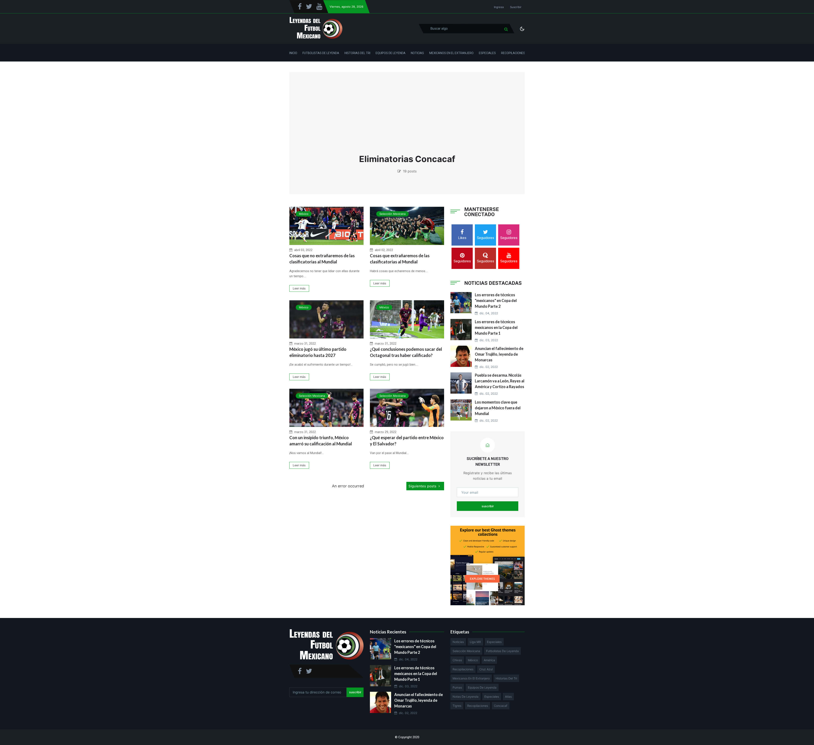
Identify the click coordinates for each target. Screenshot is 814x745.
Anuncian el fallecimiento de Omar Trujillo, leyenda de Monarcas (499, 354)
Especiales (487, 53)
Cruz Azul (486, 669)
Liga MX (475, 642)
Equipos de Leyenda (391, 53)
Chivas (457, 660)
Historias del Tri (357, 53)
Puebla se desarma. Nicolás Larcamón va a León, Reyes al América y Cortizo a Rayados (499, 381)
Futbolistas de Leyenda (320, 53)
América (489, 660)
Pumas (457, 687)
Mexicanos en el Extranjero (451, 53)
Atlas (508, 696)
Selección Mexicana (392, 213)
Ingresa (499, 7)
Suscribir (515, 7)
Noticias (417, 53)
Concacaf (500, 705)
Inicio (293, 53)
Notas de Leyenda (465, 696)
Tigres (457, 705)
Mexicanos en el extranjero (471, 678)
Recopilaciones (513, 53)
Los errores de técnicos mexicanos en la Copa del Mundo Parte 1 (496, 327)
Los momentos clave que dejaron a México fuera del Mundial (498, 408)
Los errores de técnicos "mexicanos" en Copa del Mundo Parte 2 (496, 300)
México (303, 213)
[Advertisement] (407, 114)
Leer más (299, 288)
